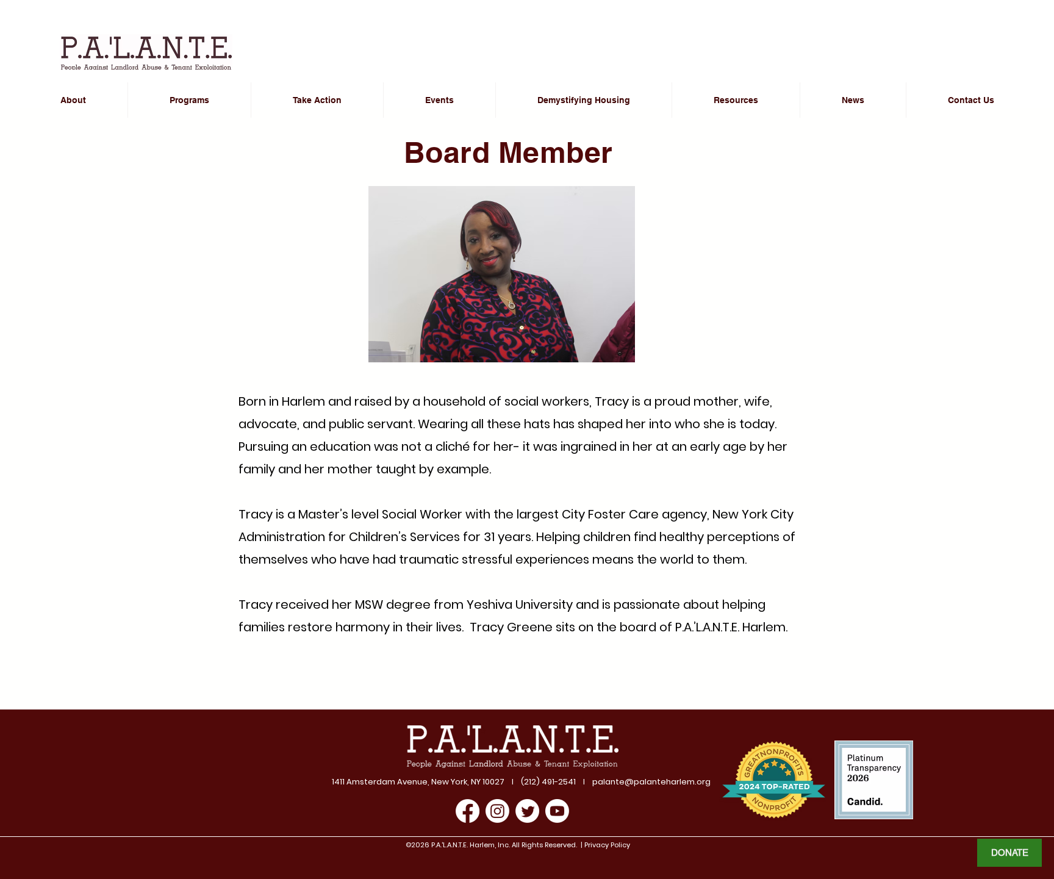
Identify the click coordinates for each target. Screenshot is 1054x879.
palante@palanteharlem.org (651, 782)
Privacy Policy (606, 845)
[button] (317, 100)
